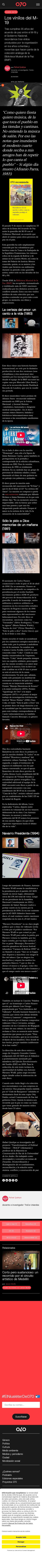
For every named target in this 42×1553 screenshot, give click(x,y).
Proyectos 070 (9, 1481)
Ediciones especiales (12, 1478)
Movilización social (11, 1460)
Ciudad (5, 1457)
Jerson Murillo (10, 1284)
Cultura (6, 1447)
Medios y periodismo (12, 1453)
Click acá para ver (17, 220)
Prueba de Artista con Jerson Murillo (16, 1288)
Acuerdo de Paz (11, 12)
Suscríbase (21, 1416)
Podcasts (7, 1474)
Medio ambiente (10, 1450)
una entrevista (12, 494)
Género (6, 1440)
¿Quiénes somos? (11, 1471)
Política (5, 1443)
